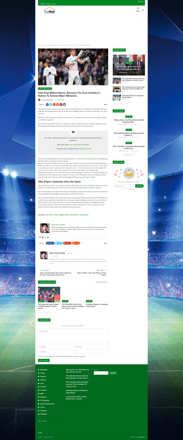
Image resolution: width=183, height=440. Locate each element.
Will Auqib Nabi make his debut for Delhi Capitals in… (129, 134)
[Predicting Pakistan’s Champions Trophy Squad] (97, 294)
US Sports (43, 414)
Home (138, 11)
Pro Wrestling (44, 400)
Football (129, 63)
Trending (48, 88)
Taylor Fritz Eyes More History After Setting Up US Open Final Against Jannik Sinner (55, 274)
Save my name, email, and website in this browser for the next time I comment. (62, 356)
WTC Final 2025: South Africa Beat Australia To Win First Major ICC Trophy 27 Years (77, 384)
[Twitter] (45, 237)
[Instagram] (40, 237)
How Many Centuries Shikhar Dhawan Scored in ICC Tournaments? (67, 215)
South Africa (83, 185)
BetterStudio (142, 437)
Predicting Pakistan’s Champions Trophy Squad (133, 96)
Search (96, 370)
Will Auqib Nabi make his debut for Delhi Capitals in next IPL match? (133, 79)
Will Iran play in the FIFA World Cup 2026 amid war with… (129, 121)
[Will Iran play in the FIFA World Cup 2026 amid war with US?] (129, 65)
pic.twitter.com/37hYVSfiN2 (80, 144)
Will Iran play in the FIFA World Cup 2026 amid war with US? (128, 67)
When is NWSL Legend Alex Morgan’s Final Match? (91, 274)
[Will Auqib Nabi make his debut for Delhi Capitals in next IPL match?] (49, 294)
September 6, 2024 (85, 149)
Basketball (43, 370)
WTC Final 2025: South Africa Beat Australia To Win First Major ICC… (133, 88)
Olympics (43, 397)
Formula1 (43, 390)
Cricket (41, 88)
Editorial (43, 380)
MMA (42, 393)
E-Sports (43, 376)
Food (42, 383)
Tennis (42, 407)
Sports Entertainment (47, 404)
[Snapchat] (42, 237)
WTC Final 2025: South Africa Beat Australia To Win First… (129, 147)
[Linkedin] (48, 237)
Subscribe (139, 186)
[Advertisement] (91, 29)
